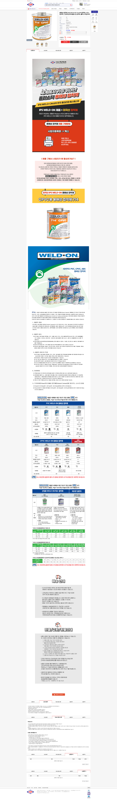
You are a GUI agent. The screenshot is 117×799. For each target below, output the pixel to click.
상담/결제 (45, 50)
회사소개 (94, 11)
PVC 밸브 (50, 3)
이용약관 (39, 787)
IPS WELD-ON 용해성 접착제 (44, 8)
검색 (70, 5)
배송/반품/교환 (58, 50)
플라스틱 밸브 (54, 8)
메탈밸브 (65, 8)
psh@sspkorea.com (66, 791)
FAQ (32, 787)
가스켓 (60, 3)
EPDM (63, 3)
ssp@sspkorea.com (45, 706)
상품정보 (33, 50)
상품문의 (71, 50)
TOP (94, 31)
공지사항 (93, 22)
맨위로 (89, 787)
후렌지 (57, 3)
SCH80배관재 (72, 8)
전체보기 (87, 764)
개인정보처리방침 (45, 787)
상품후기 (84, 50)
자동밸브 (78, 8)
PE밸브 (60, 8)
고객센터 (96, 22)
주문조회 (96, 15)
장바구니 (93, 15)
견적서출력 (83, 41)
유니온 (54, 3)
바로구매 (65, 41)
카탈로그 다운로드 (59, 694)
